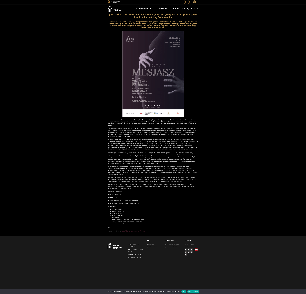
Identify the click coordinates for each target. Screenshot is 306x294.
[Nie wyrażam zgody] (303, 291)
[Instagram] (186, 252)
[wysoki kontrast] (194, 2)
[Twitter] (191, 249)
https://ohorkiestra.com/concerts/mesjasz (133, 231)
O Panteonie (142, 9)
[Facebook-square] (186, 249)
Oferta (161, 9)
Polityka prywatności (193, 291)
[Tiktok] (189, 252)
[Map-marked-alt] (186, 254)
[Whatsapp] (191, 252)
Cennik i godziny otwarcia (185, 9)
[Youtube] (189, 249)
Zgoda (183, 291)
